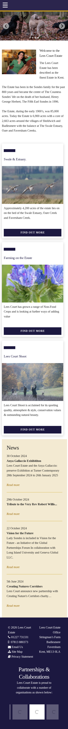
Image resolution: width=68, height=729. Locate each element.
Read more (13, 485)
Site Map (17, 651)
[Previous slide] (6, 26)
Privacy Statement (22, 656)
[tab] (30, 37)
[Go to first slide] (62, 26)
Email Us (17, 647)
